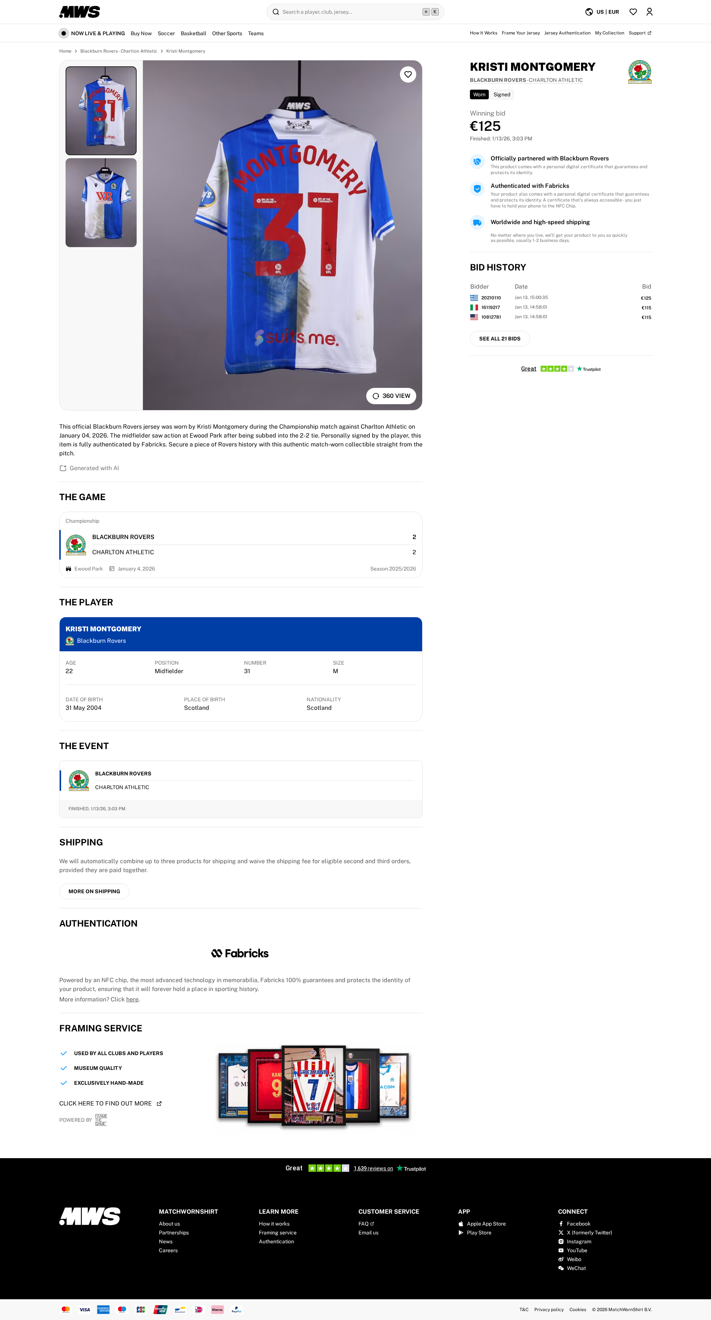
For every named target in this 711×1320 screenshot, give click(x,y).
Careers (168, 1250)
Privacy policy (549, 1309)
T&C (524, 1309)
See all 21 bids (500, 339)
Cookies (578, 1309)
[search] (355, 12)
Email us (368, 1233)
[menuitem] (602, 12)
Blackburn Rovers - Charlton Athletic (118, 51)
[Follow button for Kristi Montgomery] (408, 74)
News (166, 1241)
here (132, 999)
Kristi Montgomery (185, 51)
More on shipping (94, 891)
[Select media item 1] (101, 110)
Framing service (278, 1233)
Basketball (193, 33)
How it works (274, 1224)
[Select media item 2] (101, 202)
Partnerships (174, 1233)
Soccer (166, 33)
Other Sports (227, 33)
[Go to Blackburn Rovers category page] (76, 545)
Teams (256, 33)
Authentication (276, 1241)
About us (169, 1224)
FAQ (363, 1224)
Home (65, 51)
